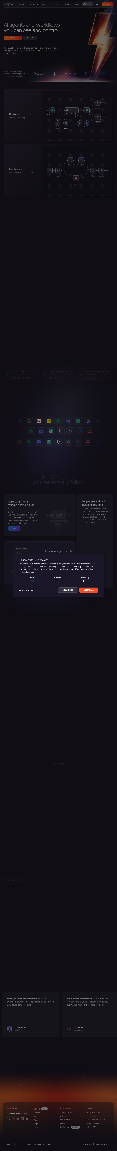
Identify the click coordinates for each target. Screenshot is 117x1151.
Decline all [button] (68, 590)
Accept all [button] (89, 590)
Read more (30, 572)
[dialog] (58, 575)
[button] (26, 590)
